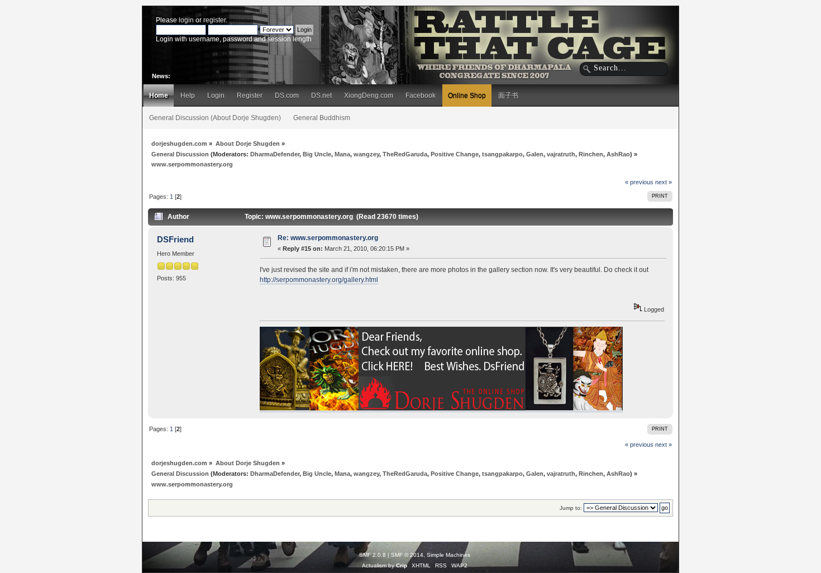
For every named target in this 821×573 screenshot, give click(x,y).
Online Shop (467, 95)
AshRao (618, 154)
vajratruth (561, 154)
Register (249, 95)
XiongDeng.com (368, 95)
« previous (639, 182)
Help (187, 95)
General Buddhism (321, 118)
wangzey (366, 154)
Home (158, 95)
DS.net (321, 95)
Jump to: (571, 508)
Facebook (420, 95)
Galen (534, 154)
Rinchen (591, 154)
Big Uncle (317, 154)
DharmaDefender (274, 154)
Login (216, 95)
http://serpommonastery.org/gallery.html (319, 280)
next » (663, 182)
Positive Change (455, 154)
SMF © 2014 (407, 555)
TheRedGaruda (405, 154)
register (214, 20)
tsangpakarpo (502, 154)
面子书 (508, 95)
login (186, 20)
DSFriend (175, 239)
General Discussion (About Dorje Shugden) (215, 118)
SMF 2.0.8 (372, 555)
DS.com (287, 95)
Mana (342, 154)
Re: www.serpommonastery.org (328, 238)
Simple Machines (448, 555)
